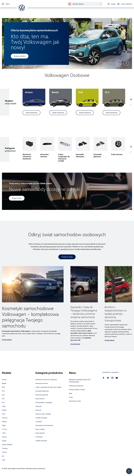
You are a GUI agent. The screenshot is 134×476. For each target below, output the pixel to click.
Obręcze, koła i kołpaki (43, 414)
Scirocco (5, 418)
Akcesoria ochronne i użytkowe (46, 379)
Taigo (4, 425)
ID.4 (3, 395)
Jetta (3, 406)
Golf (3, 387)
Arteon (4, 379)
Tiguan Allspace (7, 444)
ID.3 (3, 391)
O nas (71, 397)
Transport (39, 422)
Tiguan (4, 441)
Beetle (4, 383)
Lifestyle (38, 406)
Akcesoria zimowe (42, 383)
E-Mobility (39, 437)
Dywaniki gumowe (42, 395)
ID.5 (3, 399)
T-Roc (4, 433)
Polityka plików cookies (77, 389)
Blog (70, 393)
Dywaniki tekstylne (42, 391)
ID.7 (3, 402)
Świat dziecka (40, 433)
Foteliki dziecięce (41, 441)
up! (3, 456)
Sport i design (40, 429)
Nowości (38, 410)
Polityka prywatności (76, 386)
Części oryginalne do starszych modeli (48, 387)
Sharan (4, 422)
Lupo (3, 460)
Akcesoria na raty (75, 401)
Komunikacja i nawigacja (44, 402)
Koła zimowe (40, 399)
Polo (3, 414)
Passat (4, 410)
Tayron (4, 437)
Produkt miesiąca (41, 418)
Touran (4, 452)
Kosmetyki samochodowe (44, 425)
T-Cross (4, 429)
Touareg (4, 448)
